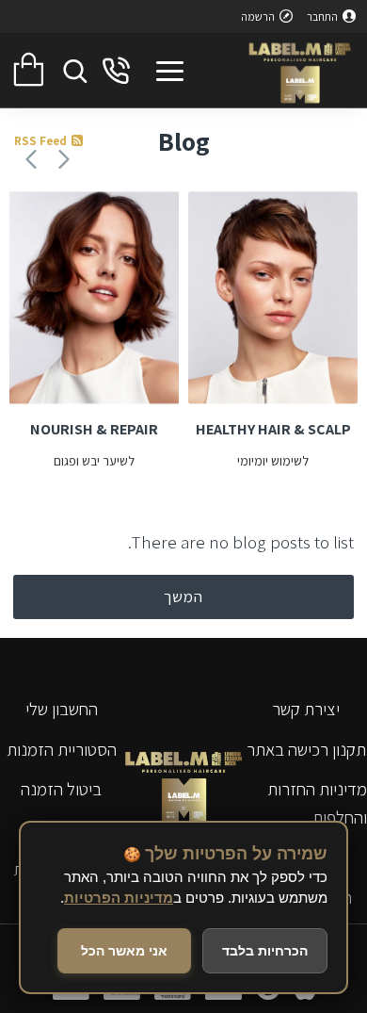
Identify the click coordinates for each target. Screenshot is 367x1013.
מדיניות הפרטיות (118, 898)
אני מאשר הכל (124, 950)
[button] (63, 158)
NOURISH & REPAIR (94, 429)
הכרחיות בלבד (265, 950)
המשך (183, 596)
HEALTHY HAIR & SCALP (273, 429)
